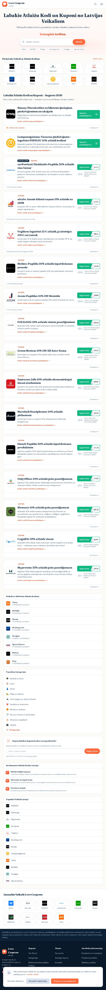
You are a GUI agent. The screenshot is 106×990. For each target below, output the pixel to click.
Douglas (67, 49)
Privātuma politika (89, 958)
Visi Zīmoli (33, 953)
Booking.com (54, 49)
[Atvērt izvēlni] (101, 4)
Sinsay (42, 49)
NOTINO (33, 49)
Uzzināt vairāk (32, 974)
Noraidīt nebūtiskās (38, 981)
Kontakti (58, 962)
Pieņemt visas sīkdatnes (65, 981)
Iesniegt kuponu (62, 958)
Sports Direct (79, 49)
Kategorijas (33, 958)
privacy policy (32, 756)
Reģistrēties (92, 751)
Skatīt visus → (98, 59)
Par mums (59, 953)
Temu (24, 49)
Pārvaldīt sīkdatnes (15, 981)
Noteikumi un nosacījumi (92, 953)
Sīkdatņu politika (89, 962)
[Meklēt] (95, 4)
